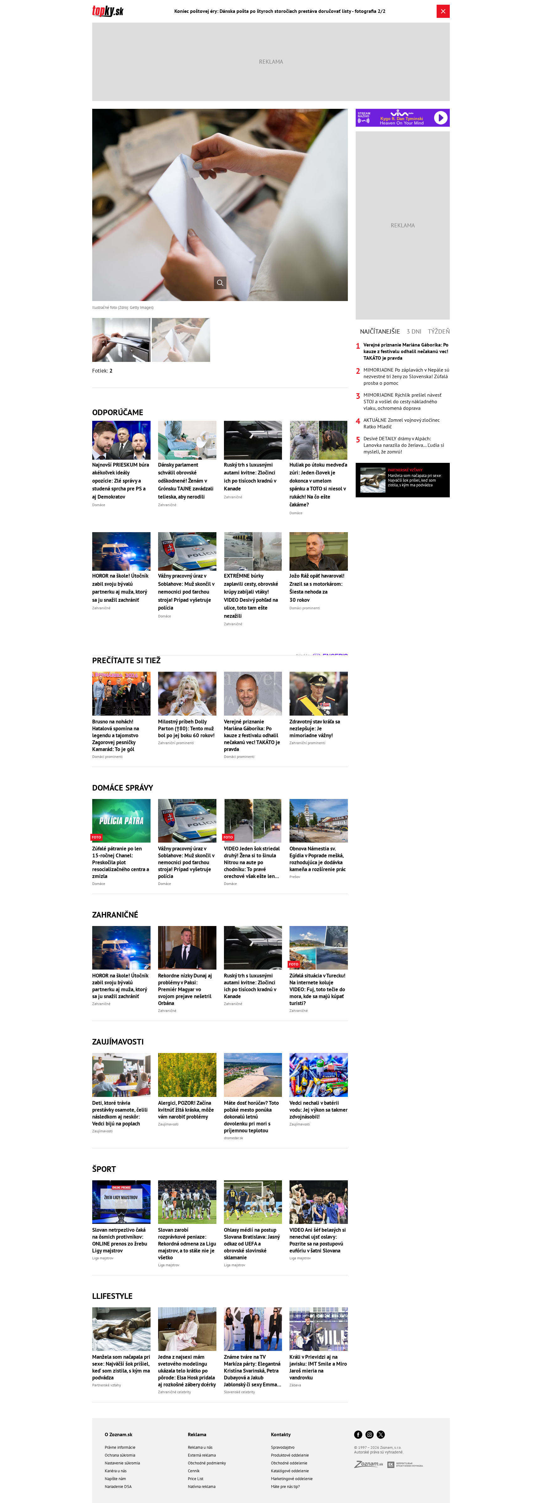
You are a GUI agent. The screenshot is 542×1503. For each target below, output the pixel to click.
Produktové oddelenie (290, 1455)
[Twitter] (381, 1435)
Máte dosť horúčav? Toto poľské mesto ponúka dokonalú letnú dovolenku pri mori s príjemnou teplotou (251, 1116)
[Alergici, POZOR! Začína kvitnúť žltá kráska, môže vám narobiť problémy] (187, 1075)
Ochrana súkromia (120, 1455)
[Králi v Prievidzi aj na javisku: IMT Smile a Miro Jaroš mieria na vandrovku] (319, 1329)
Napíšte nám (115, 1478)
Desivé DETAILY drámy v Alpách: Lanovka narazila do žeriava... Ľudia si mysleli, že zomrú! (404, 445)
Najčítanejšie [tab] (380, 331)
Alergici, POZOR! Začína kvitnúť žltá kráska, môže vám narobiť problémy (186, 1109)
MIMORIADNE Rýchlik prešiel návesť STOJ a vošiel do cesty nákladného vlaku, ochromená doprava (402, 401)
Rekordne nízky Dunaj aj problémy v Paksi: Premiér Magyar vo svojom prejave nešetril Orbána (185, 989)
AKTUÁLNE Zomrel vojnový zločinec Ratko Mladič (402, 423)
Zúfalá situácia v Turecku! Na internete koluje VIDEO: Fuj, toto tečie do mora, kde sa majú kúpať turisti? (317, 989)
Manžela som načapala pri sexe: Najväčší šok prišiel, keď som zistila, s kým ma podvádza (121, 1367)
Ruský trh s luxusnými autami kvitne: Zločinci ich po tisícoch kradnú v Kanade (250, 986)
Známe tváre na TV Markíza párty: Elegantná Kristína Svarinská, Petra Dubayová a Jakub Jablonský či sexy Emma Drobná (252, 1370)
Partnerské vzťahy (106, 1385)
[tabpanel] (403, 398)
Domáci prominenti (107, 756)
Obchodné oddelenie (289, 1463)
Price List (195, 1478)
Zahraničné (115, 914)
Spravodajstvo (283, 1447)
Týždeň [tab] (439, 331)
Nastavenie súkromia (122, 1463)
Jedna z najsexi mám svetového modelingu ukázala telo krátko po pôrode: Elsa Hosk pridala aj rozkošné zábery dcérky (187, 1370)
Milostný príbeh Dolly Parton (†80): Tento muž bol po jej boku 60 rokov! (186, 728)
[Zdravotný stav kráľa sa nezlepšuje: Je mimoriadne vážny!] (319, 693)
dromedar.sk (233, 1137)
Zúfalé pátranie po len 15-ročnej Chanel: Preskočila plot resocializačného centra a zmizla (120, 862)
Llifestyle (112, 1296)
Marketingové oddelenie (292, 1478)
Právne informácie (120, 1447)
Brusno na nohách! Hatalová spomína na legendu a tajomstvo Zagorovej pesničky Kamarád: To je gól (115, 735)
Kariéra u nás (115, 1471)
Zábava (295, 1385)
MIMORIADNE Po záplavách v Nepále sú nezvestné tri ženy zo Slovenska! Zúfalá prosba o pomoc (406, 376)
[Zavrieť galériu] (443, 11)
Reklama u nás (200, 1447)
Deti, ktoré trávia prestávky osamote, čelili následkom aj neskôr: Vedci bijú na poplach (120, 1113)
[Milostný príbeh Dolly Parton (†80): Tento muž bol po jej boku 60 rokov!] (187, 693)
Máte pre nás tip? (285, 1486)
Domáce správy (122, 787)
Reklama (197, 1434)
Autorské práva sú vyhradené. (379, 1452)
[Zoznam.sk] (370, 1466)
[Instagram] (369, 1435)
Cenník (193, 1471)
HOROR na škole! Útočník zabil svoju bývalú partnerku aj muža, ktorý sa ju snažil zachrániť (120, 986)
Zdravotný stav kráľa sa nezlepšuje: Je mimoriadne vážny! (315, 728)
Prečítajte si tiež (126, 660)
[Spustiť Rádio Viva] (402, 112)
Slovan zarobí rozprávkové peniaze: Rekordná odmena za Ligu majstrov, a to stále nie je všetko (187, 1243)
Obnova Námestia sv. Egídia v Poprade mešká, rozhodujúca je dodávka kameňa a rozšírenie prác (318, 859)
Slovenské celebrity (239, 1391)
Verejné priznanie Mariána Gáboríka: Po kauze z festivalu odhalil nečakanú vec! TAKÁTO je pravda (252, 735)
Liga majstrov (103, 1258)
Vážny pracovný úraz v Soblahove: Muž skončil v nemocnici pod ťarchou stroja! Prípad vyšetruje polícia (186, 862)
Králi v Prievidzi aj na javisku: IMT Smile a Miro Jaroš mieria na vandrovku (318, 1367)
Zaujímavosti (118, 1041)
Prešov (295, 876)
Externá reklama (202, 1455)
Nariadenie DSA (118, 1486)
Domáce (98, 883)
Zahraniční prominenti (176, 742)
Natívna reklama (201, 1486)
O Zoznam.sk (118, 1434)
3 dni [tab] (414, 331)
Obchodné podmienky (207, 1463)
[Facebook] (358, 1435)
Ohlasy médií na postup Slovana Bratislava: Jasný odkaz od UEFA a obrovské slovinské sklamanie (251, 1243)
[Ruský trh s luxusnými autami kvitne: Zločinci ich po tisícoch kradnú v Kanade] (253, 948)
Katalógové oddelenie (290, 1471)
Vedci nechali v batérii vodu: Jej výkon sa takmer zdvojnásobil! (319, 1109)
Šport (104, 1169)
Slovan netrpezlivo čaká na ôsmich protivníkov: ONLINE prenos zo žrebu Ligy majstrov (119, 1240)
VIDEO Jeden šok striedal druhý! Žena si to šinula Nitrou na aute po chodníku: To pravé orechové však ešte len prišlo (252, 862)
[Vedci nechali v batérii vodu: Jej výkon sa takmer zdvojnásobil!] (319, 1075)
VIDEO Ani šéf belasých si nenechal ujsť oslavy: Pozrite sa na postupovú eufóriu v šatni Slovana (318, 1240)
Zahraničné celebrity (174, 1391)
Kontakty (281, 1434)
